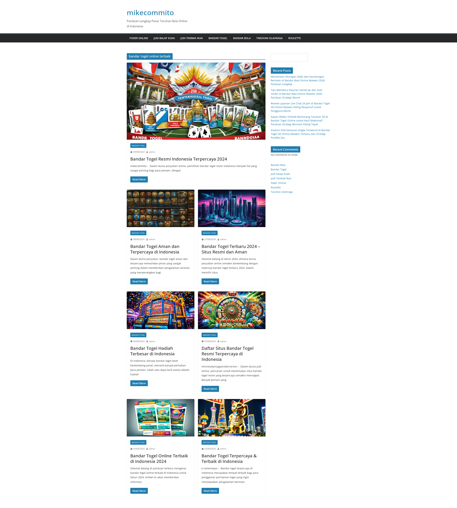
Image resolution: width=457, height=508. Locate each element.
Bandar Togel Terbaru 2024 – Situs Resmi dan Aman (231, 249)
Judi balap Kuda (280, 174)
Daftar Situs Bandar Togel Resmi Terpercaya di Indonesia (227, 353)
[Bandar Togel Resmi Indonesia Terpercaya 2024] (196, 101)
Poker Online (278, 183)
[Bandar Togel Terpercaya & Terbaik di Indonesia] (232, 418)
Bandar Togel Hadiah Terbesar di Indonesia (152, 351)
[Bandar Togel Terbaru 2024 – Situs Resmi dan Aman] (232, 208)
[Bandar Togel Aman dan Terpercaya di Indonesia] (160, 208)
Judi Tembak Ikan (191, 38)
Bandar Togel (218, 38)
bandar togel (138, 145)
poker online (139, 38)
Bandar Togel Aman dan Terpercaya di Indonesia (154, 249)
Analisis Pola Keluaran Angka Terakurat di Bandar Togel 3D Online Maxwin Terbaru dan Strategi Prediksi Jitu (300, 133)
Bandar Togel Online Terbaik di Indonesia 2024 (159, 458)
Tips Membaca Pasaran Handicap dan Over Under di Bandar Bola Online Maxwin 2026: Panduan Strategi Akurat (297, 93)
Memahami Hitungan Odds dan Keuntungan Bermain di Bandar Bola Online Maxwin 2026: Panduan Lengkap (298, 80)
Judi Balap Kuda (164, 38)
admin (152, 151)
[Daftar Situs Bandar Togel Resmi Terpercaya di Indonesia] (232, 310)
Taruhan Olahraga (269, 38)
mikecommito (150, 12)
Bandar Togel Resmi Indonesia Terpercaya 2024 (178, 159)
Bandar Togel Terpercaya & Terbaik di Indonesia (229, 458)
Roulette (294, 38)
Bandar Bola (242, 38)
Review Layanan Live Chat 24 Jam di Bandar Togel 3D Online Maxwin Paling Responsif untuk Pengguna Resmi (300, 107)
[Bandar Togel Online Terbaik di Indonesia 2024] (160, 418)
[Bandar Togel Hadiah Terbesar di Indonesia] (160, 310)
